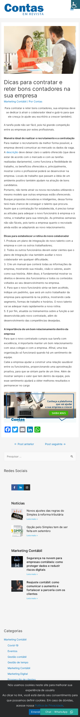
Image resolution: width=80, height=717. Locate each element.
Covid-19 (13, 645)
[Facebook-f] (14, 487)
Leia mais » (32, 519)
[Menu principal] (72, 9)
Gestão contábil (17, 656)
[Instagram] (27, 487)
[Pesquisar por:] (40, 456)
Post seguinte (55, 444)
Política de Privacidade (49, 705)
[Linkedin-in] (21, 487)
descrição (12, 152)
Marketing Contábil (15, 101)
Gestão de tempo (18, 662)
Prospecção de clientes (22, 679)
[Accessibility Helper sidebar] (75, 4)
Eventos (12, 651)
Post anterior (24, 444)
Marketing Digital (18, 673)
